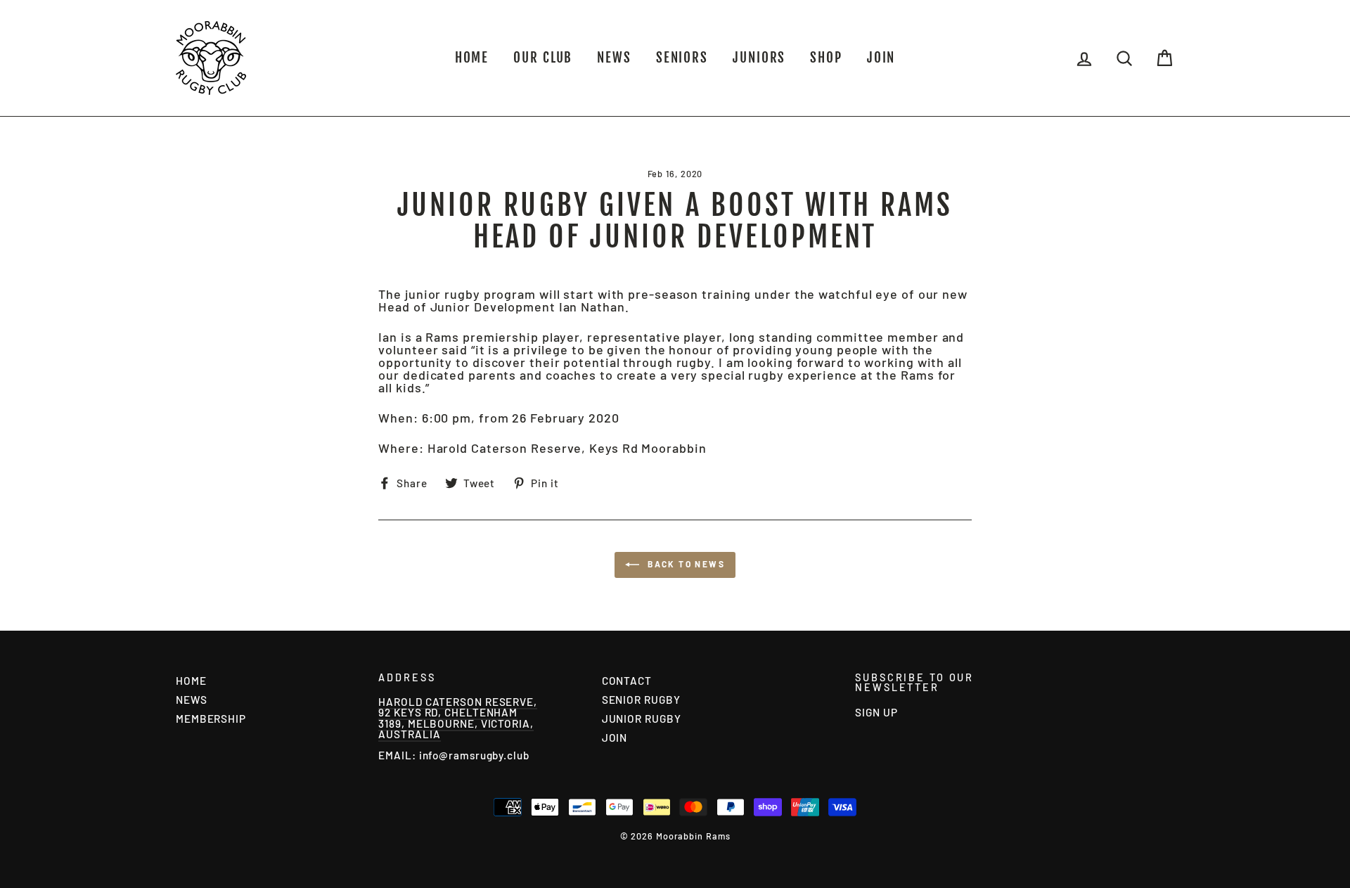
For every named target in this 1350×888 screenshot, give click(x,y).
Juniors (759, 57)
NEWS (191, 699)
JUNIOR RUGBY (641, 718)
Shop (826, 57)
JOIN (615, 737)
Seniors (682, 57)
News (614, 57)
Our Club (542, 57)
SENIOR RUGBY (641, 699)
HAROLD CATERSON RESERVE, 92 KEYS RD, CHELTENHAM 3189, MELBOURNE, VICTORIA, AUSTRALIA (457, 717)
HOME (472, 57)
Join (881, 57)
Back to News (685, 564)
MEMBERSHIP (211, 718)
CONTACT (627, 680)
